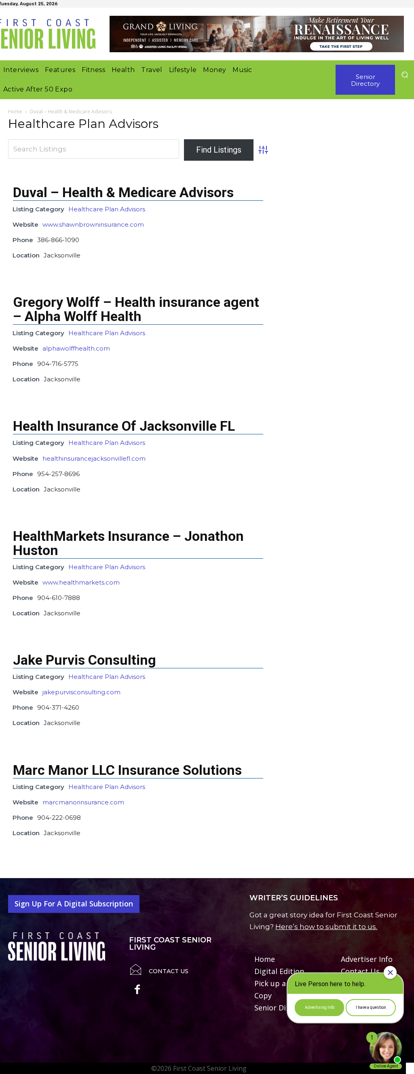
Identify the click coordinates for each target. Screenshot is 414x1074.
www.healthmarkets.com (81, 582)
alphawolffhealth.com (76, 348)
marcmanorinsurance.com (83, 802)
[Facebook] (137, 990)
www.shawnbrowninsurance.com (93, 224)
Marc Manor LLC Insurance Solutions (127, 770)
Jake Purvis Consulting (84, 660)
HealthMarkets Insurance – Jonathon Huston (128, 543)
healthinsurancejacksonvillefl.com (94, 458)
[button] (404, 74)
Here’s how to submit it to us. (326, 927)
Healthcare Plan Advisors (106, 209)
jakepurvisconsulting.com (81, 692)
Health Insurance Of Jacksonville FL (124, 426)
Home (15, 111)
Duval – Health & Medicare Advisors (123, 192)
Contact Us (168, 971)
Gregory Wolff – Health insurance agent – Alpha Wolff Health (136, 309)
